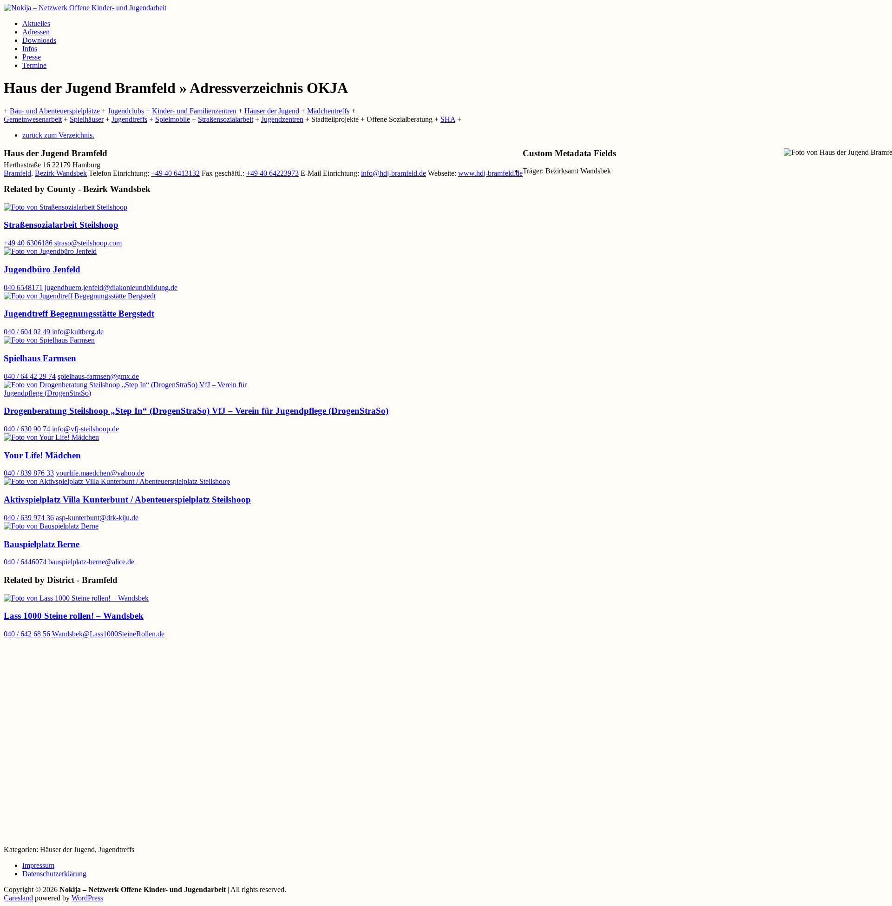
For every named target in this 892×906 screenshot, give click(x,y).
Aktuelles (36, 23)
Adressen (36, 32)
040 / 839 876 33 (29, 473)
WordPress (87, 898)
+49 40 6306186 (28, 243)
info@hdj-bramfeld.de (393, 173)
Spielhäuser (87, 119)
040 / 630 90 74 (27, 429)
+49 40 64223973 (272, 173)
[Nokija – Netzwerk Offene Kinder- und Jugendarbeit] (85, 8)
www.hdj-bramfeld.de (490, 173)
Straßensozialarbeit (225, 119)
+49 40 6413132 (175, 173)
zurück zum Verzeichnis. (58, 135)
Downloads (39, 40)
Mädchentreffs (328, 111)
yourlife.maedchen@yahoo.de (100, 473)
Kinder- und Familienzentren (194, 111)
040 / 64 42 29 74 (30, 376)
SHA (447, 119)
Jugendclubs (126, 111)
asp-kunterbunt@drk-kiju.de (97, 518)
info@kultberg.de (78, 332)
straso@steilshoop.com (88, 243)
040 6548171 (23, 287)
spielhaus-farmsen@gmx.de (98, 376)
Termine (34, 65)
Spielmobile (172, 119)
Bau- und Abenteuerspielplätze (55, 111)
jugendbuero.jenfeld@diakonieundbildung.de (111, 287)
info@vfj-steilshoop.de (85, 429)
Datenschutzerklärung (54, 874)
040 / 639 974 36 (29, 518)
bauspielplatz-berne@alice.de (91, 562)
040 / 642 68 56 (27, 634)
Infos (29, 49)
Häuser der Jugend (271, 111)
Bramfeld (17, 173)
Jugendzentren (282, 119)
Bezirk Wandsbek (61, 173)
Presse (31, 57)
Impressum (38, 865)
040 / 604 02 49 (27, 332)
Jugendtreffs (129, 119)
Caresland (18, 898)
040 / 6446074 (25, 562)
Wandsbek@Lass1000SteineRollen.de (108, 634)
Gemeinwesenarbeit (33, 119)
